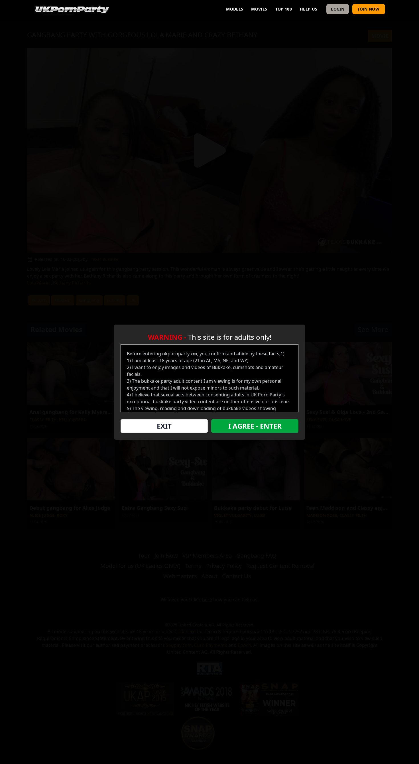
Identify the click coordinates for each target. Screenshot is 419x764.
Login (337, 9)
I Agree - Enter (255, 426)
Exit (164, 426)
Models (234, 9)
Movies (259, 9)
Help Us (308, 9)
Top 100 (283, 9)
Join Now (368, 9)
